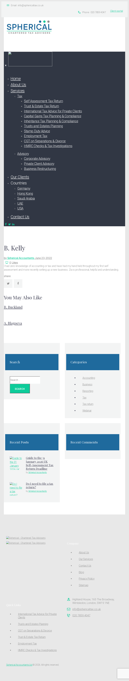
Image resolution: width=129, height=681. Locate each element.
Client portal (116, 10)
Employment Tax (27, 643)
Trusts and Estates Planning (33, 624)
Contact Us (85, 565)
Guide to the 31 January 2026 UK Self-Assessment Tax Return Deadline (39, 463)
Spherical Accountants (19, 258)
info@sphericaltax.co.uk (86, 609)
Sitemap (83, 585)
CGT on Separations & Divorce (35, 630)
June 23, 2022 (43, 258)
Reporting (87, 391)
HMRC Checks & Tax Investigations (37, 650)
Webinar (87, 410)
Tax (84, 397)
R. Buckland (13, 307)
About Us (84, 552)
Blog (81, 572)
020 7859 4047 (81, 615)
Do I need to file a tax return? (39, 485)
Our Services (86, 559)
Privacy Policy (86, 578)
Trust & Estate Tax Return (32, 637)
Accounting (88, 377)
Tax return (87, 404)
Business (87, 384)
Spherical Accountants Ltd (19, 664)
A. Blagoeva (13, 323)
